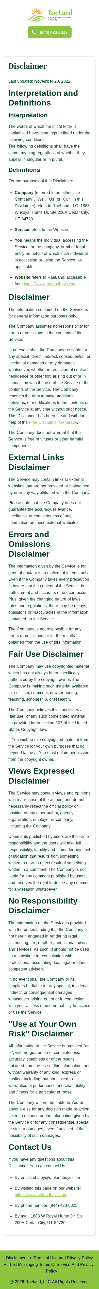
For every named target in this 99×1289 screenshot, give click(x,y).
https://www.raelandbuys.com (50, 283)
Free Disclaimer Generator (53, 422)
